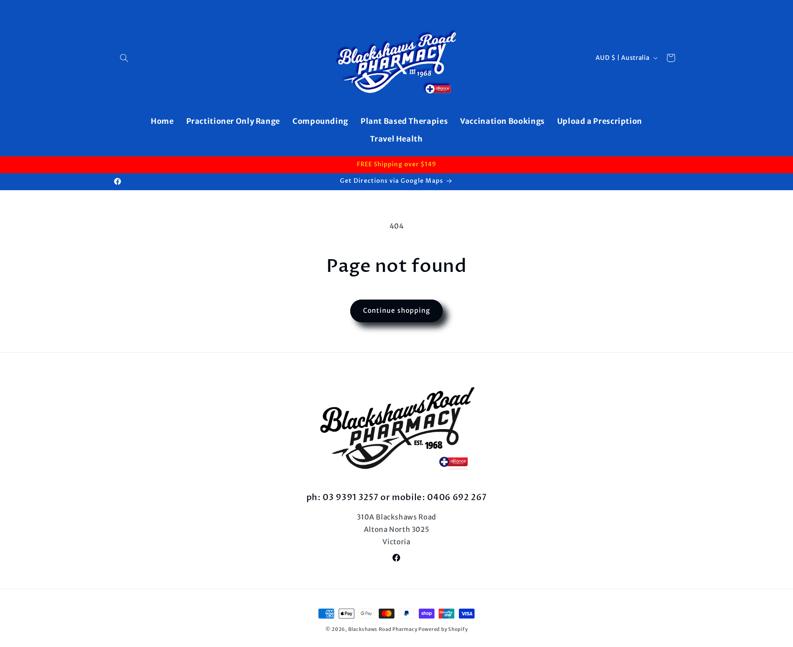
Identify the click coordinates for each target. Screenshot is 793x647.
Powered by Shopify (443, 629)
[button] (124, 57)
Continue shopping (396, 310)
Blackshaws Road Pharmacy (383, 629)
